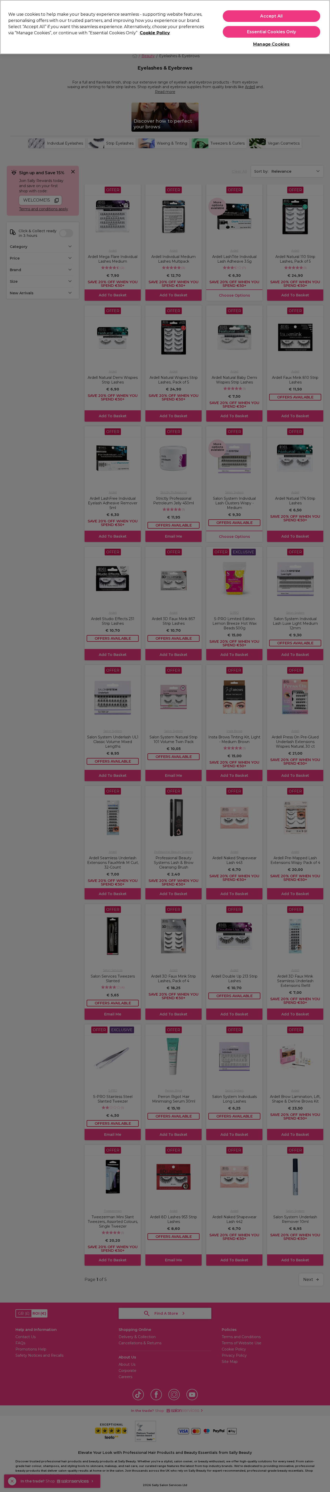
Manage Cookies (271, 44)
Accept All (271, 16)
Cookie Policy (155, 32)
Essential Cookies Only (271, 31)
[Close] (321, 26)
